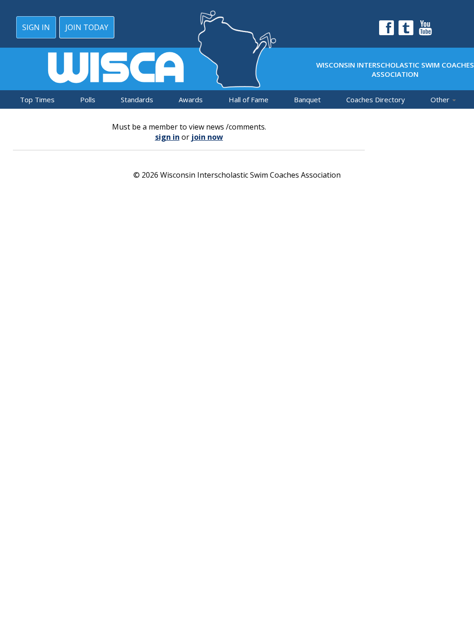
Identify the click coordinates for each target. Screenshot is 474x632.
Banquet (307, 99)
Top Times (37, 99)
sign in (167, 137)
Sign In (36, 27)
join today (86, 27)
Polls (87, 99)
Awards (191, 99)
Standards (137, 99)
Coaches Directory (375, 99)
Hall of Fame (248, 99)
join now (207, 137)
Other (440, 99)
